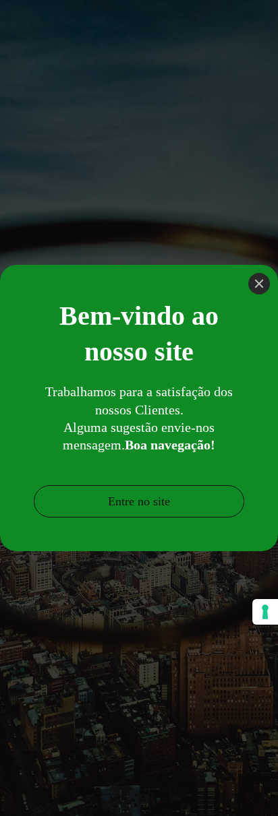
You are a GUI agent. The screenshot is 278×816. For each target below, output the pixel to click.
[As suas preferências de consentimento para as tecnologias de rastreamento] (265, 612)
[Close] (259, 283)
